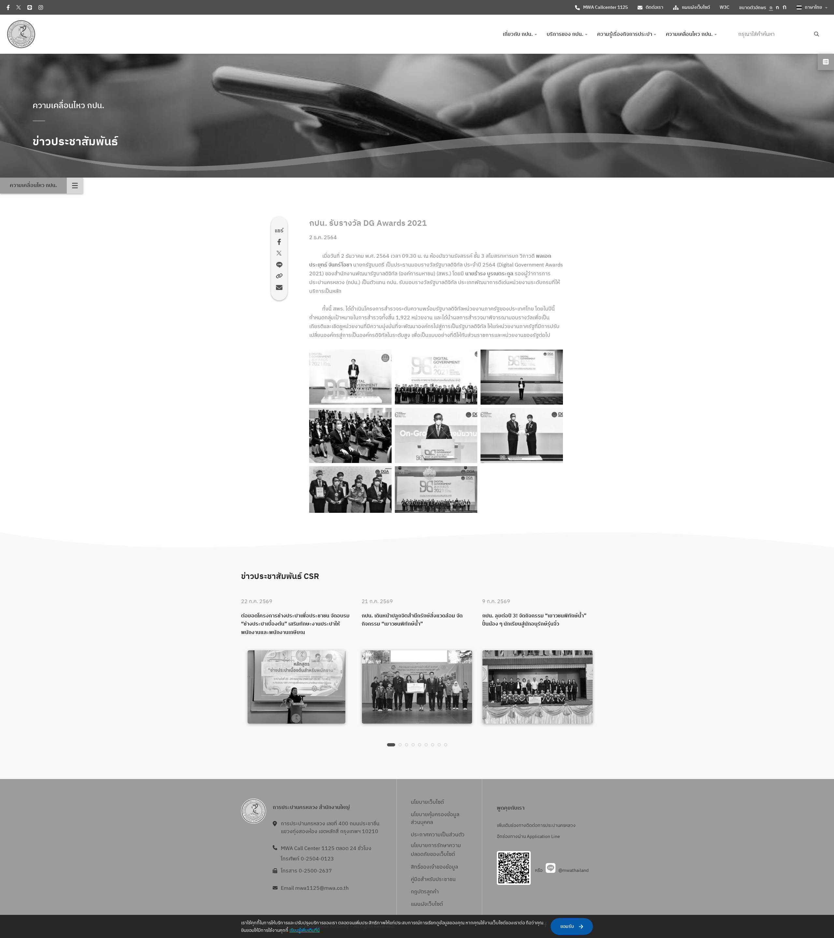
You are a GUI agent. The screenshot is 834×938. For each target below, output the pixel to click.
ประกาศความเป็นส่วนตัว (438, 834)
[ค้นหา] (816, 34)
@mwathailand (573, 870)
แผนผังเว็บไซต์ (696, 7)
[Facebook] (8, 7)
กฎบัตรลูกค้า (425, 891)
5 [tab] (419, 744)
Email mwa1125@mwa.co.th (315, 888)
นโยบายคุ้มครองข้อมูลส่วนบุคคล (435, 818)
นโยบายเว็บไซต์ (427, 802)
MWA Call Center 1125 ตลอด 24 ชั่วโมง (326, 848)
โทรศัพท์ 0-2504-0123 (307, 859)
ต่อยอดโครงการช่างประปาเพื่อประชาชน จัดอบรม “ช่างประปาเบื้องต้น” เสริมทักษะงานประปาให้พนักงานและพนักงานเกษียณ (295, 624)
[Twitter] (18, 7)
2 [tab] (400, 744)
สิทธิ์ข (417, 867)
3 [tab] (406, 744)
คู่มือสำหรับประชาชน (433, 879)
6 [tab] (426, 744)
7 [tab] (432, 744)
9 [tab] (445, 744)
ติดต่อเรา (654, 7)
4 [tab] (413, 744)
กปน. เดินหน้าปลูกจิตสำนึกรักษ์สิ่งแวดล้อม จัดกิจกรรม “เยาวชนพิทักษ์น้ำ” (412, 620)
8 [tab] (439, 744)
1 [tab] (391, 744)
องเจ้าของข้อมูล (440, 867)
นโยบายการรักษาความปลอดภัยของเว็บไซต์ (436, 850)
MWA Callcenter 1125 (605, 7)
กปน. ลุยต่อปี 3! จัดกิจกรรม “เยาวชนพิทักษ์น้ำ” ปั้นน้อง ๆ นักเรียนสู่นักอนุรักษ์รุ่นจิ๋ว (534, 620)
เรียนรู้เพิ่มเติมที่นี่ (304, 930)
